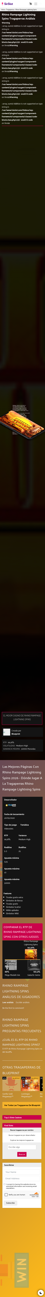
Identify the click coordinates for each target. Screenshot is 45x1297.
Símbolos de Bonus (14, 900)
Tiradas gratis (12, 903)
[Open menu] (35, 3)
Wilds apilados (12, 910)
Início (3, 9)
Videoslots (8, 828)
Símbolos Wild (12, 913)
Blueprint (16, 733)
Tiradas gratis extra (14, 897)
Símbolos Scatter (13, 907)
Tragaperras (10, 9)
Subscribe (10, 1203)
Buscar (22, 1154)
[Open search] (41, 3)
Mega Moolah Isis (12, 974)
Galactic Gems (33, 974)
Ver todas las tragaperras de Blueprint (22, 1105)
